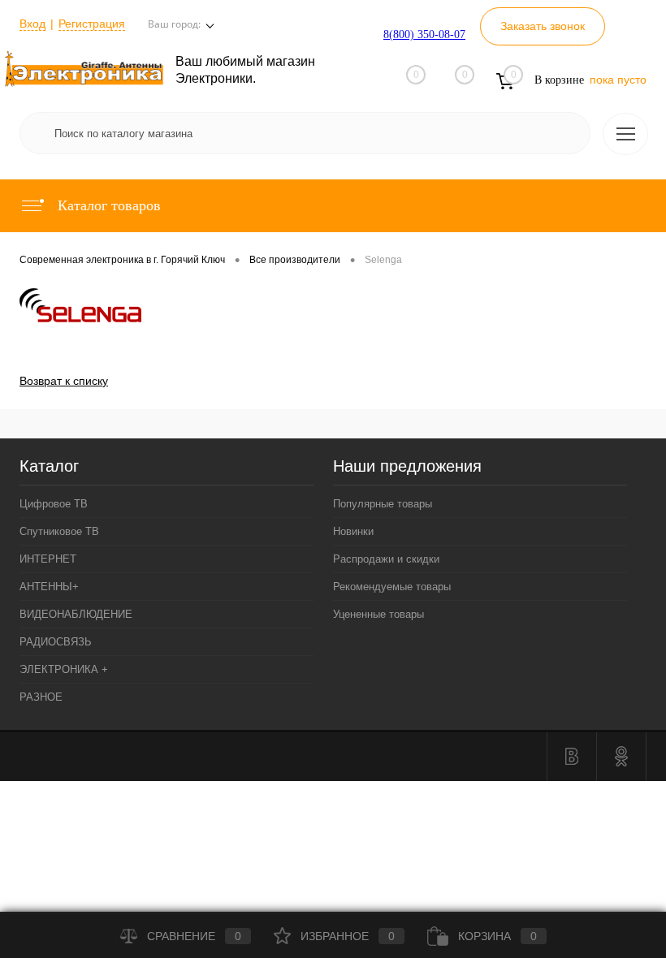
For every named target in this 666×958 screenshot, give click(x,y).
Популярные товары (382, 504)
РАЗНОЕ (41, 697)
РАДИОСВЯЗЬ (55, 642)
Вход (32, 23)
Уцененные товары (378, 614)
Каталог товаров (107, 205)
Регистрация (91, 23)
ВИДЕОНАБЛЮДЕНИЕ (75, 614)
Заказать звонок (542, 25)
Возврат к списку (63, 380)
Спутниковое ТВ (59, 531)
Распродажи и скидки (386, 559)
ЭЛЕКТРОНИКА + (63, 669)
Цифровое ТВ (53, 504)
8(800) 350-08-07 (424, 34)
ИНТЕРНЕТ (47, 559)
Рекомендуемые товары (392, 586)
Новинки (353, 531)
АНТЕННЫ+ (49, 586)
